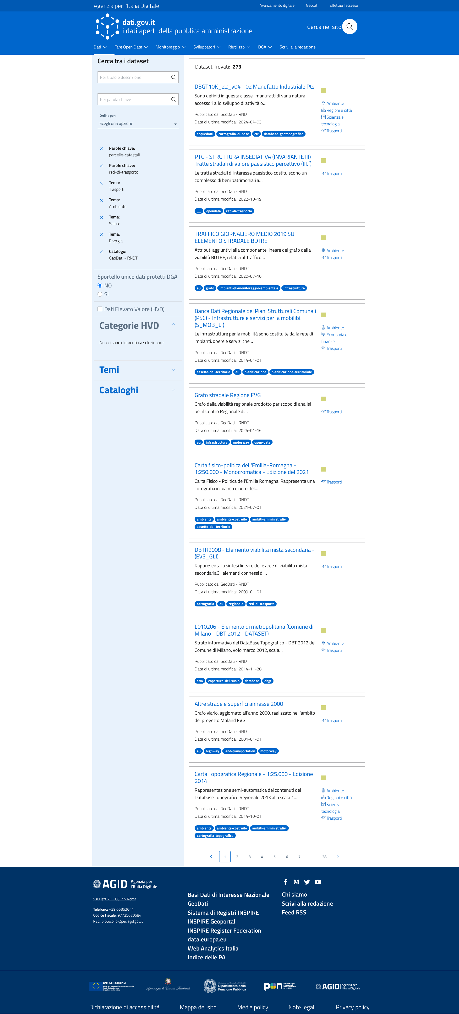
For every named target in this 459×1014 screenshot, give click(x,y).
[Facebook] (286, 881)
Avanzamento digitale (277, 5)
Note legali (302, 1007)
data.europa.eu (207, 939)
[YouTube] (318, 881)
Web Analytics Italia (213, 948)
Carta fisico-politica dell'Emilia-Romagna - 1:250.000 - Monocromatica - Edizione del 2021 (252, 468)
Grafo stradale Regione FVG (228, 395)
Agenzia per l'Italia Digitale (126, 5)
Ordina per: (107, 115)
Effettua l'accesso (344, 5)
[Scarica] (323, 90)
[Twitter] (307, 881)
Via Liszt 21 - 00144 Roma (114, 899)
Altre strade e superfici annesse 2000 (239, 703)
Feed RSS (294, 912)
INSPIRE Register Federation (224, 930)
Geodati (312, 5)
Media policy (252, 1007)
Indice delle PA (206, 957)
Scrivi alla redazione (307, 903)
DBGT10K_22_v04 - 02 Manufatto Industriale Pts (254, 86)
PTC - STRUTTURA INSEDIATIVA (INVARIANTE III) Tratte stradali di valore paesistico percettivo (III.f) (253, 160)
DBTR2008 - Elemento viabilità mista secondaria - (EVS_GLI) (255, 553)
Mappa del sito (198, 1007)
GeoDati (198, 903)
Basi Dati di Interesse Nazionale (228, 894)
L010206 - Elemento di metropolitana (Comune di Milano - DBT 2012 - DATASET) (254, 630)
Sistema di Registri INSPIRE (223, 912)
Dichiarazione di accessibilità (124, 1007)
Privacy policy (353, 1007)
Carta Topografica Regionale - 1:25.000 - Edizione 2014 (254, 777)
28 (324, 857)
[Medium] (296, 881)
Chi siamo (294, 894)
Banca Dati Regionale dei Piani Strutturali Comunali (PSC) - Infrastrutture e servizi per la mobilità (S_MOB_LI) (255, 318)
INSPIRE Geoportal (211, 921)
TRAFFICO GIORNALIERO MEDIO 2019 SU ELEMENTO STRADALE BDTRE (244, 237)
